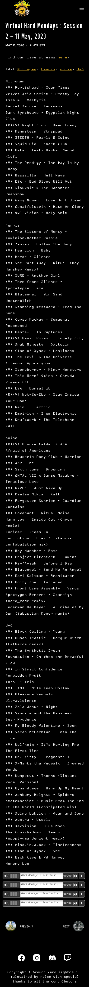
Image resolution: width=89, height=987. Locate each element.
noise (66, 69)
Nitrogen (26, 69)
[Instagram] (36, 957)
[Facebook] (21, 957)
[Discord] (52, 957)
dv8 (80, 69)
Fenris (48, 69)
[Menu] (82, 8)
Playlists (37, 45)
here (62, 57)
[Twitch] (67, 957)
